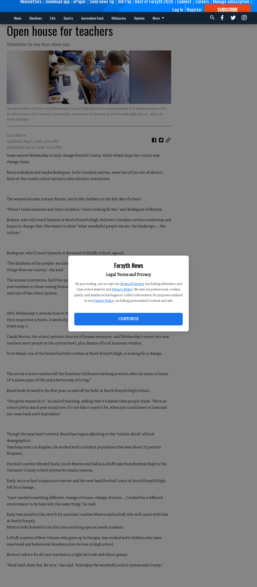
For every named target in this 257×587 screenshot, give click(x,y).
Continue (128, 318)
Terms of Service (132, 284)
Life (52, 18)
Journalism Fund (92, 18)
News (17, 18)
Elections (35, 18)
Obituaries (118, 18)
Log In (177, 9)
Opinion (139, 18)
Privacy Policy (122, 289)
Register (194, 9)
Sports (68, 18)
